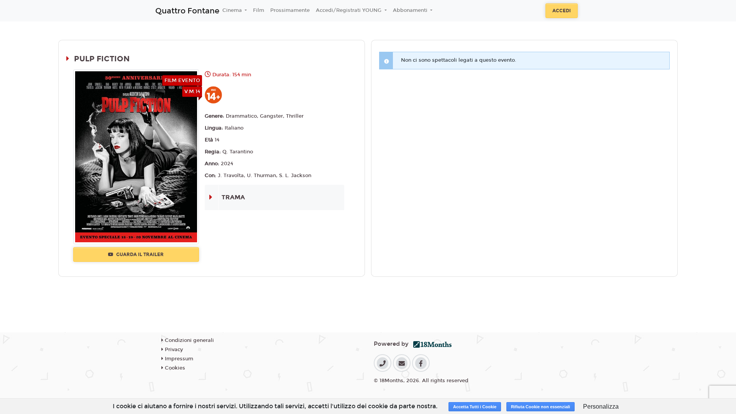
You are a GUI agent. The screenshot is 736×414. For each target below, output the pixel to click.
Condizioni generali (188, 340)
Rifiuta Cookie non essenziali (540, 406)
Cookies (174, 368)
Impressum (178, 359)
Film (258, 10)
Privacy (173, 350)
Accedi (561, 10)
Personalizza (601, 406)
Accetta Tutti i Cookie (474, 406)
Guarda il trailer (139, 254)
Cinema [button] (232, 10)
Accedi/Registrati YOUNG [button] (349, 10)
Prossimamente (290, 10)
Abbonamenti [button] (411, 10)
